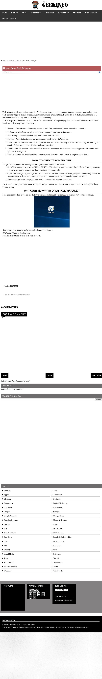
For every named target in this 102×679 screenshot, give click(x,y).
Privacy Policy (9, 19)
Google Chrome (10, 515)
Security (7, 549)
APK (55, 490)
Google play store (11, 520)
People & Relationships (62, 537)
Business (56, 499)
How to (14, 13)
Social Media (9, 554)
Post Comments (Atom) (21, 381)
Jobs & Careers (10, 532)
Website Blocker (10, 566)
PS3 (5, 545)
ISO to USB (57, 528)
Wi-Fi (24, 13)
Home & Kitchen (60, 520)
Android (77, 13)
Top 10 (56, 558)
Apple (6, 494)
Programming (58, 541)
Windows (10, 60)
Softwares (63, 13)
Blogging (7, 499)
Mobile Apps (91, 13)
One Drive (8, 537)
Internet (50, 13)
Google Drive (58, 515)
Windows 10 (36, 13)
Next (4, 375)
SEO (55, 549)
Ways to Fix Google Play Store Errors (18, 625)
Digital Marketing (60, 503)
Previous (96, 375)
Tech (6, 558)
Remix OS (57, 545)
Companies (8, 503)
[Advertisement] (51, 39)
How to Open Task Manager (17, 68)
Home (4, 13)
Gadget (7, 511)
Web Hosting (9, 562)
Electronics (57, 507)
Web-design (58, 562)
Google (56, 511)
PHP (5, 541)
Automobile (58, 494)
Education (8, 507)
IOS (5, 528)
